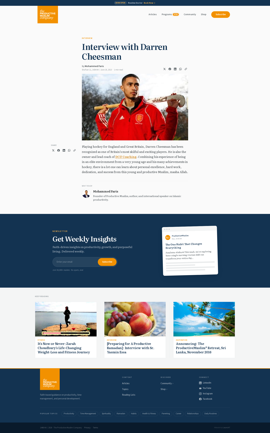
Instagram (208, 393)
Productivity (69, 413)
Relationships (193, 413)
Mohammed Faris (94, 66)
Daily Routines (211, 413)
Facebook (207, 399)
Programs (170, 14)
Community (190, 14)
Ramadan (121, 413)
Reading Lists (128, 395)
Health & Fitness (149, 413)
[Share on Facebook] (170, 69)
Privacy (87, 427)
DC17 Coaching (125, 157)
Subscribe (221, 14)
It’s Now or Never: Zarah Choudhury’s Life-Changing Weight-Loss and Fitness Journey (64, 347)
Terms (95, 427)
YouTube (207, 388)
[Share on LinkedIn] (175, 69)
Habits (133, 413)
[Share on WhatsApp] (180, 69)
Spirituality (106, 413)
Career (178, 413)
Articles (153, 14)
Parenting (166, 413)
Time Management (88, 413)
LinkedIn (207, 382)
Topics (125, 389)
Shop (203, 14)
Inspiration (181, 340)
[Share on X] (164, 69)
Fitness (41, 340)
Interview (87, 38)
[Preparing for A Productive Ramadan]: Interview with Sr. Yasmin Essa (130, 347)
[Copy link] (185, 69)
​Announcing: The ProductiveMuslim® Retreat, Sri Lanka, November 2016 (201, 347)
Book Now (148, 3)
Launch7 (226, 427)
